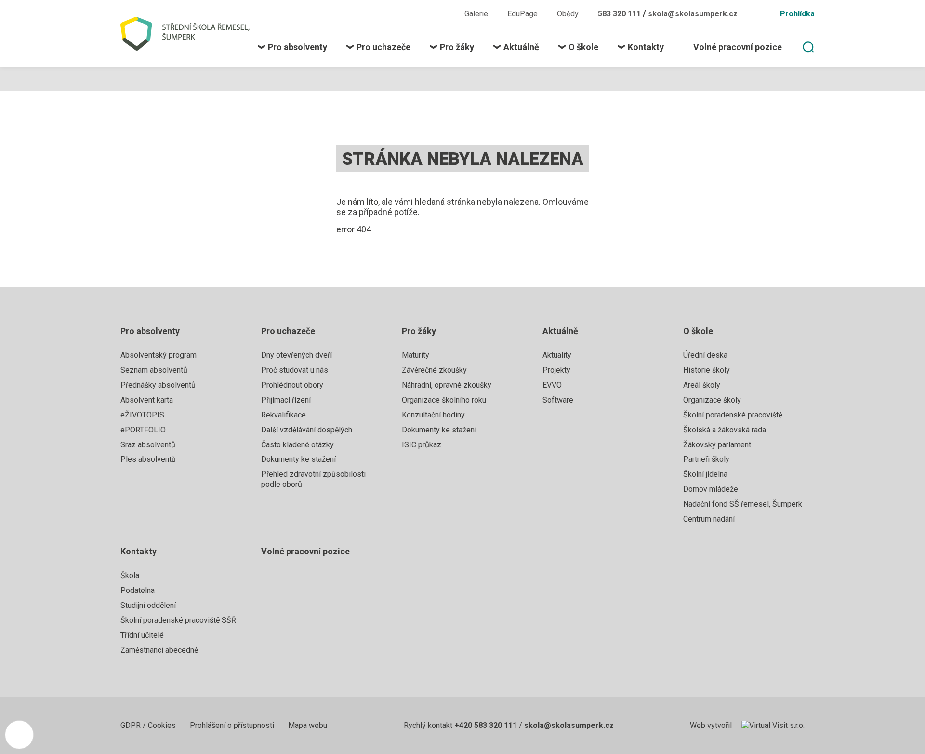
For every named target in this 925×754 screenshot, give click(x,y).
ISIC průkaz (421, 444)
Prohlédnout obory (292, 385)
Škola (129, 575)
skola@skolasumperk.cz (693, 13)
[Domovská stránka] (189, 34)
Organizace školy (712, 399)
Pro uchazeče (288, 331)
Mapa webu (307, 725)
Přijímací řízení (286, 399)
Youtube (438, 13)
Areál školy (701, 385)
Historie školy (706, 370)
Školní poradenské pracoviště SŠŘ (178, 620)
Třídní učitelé (142, 635)
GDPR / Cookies (149, 725)
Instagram (419, 13)
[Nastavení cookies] (19, 734)
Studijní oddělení (148, 605)
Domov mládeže (710, 489)
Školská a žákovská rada (724, 429)
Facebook (403, 13)
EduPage (522, 13)
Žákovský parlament (717, 444)
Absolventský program (158, 355)
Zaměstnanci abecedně (159, 650)
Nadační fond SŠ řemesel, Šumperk (742, 504)
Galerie (476, 13)
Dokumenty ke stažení (298, 459)
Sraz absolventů (147, 444)
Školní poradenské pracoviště (732, 414)
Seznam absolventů (153, 370)
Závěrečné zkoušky (434, 370)
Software (557, 399)
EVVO (552, 385)
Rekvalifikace (283, 414)
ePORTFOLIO (143, 429)
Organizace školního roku (444, 399)
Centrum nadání (709, 519)
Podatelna (137, 590)
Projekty (556, 370)
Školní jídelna (705, 474)
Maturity (415, 355)
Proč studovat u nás (294, 370)
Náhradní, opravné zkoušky (446, 385)
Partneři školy (706, 459)
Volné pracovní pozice (305, 551)
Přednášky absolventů (158, 385)
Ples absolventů (148, 459)
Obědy (568, 13)
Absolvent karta (146, 399)
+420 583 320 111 (485, 725)
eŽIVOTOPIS (142, 414)
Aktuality (556, 355)
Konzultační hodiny (433, 414)
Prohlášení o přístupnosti (233, 725)
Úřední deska (705, 355)
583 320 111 (620, 13)
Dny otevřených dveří (296, 355)
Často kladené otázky (297, 444)
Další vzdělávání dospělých (306, 429)
